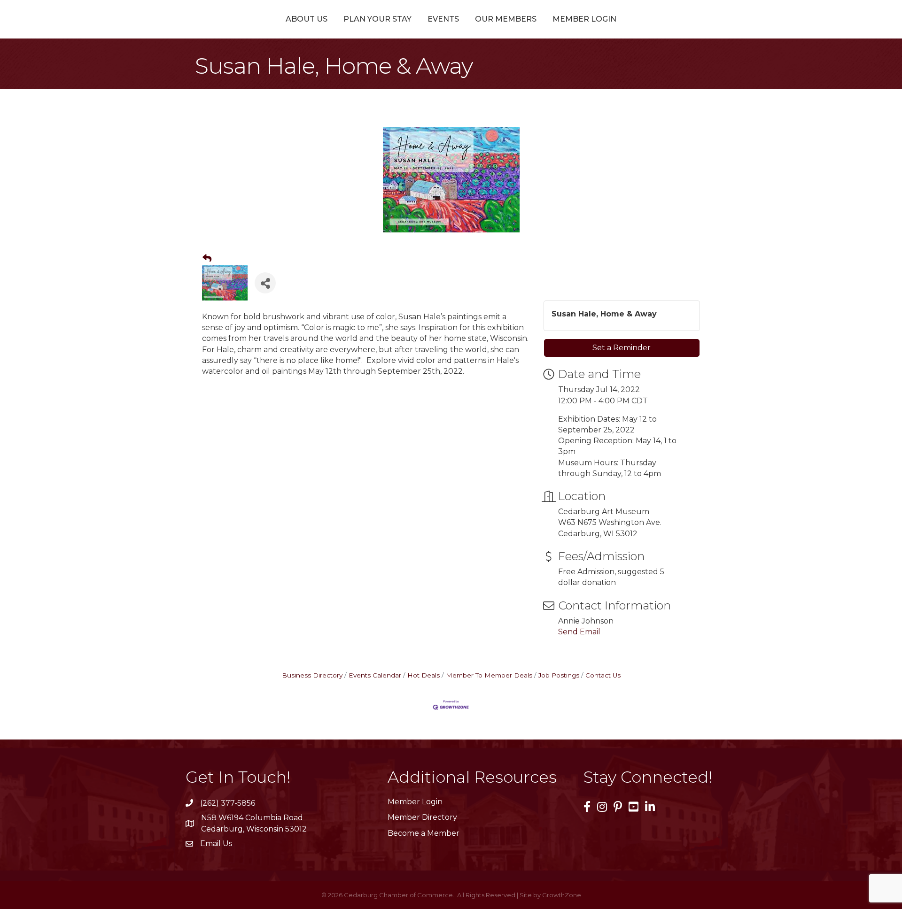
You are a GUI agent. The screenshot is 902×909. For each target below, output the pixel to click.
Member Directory (422, 817)
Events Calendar (375, 675)
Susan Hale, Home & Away (604, 313)
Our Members (506, 19)
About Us (306, 19)
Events (443, 19)
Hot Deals (423, 675)
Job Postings (558, 675)
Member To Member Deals (489, 675)
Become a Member (423, 833)
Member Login (584, 19)
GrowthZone (561, 895)
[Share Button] (265, 282)
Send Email (579, 631)
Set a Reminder (621, 347)
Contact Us (603, 675)
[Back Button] (206, 258)
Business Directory (312, 675)
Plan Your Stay (377, 19)
